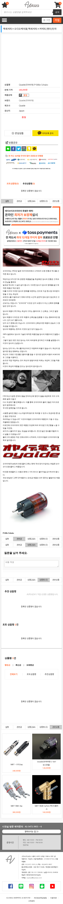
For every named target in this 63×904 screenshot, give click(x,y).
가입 (57, 20)
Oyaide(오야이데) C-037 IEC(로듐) (46, 763)
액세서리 (7, 28)
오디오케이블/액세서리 (25, 28)
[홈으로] (10, 859)
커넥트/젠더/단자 (48, 28)
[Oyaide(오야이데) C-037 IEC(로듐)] (46, 746)
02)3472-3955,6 (31, 864)
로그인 (47, 20)
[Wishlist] (5, 6)
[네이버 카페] (42, 886)
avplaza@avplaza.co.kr (34, 878)
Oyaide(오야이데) (26, 101)
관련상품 (55, 201)
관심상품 (19, 133)
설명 (7, 201)
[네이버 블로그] (21, 886)
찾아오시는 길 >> (31, 832)
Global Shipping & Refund (18, 898)
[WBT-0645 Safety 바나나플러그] (46, 789)
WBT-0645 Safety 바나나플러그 (46, 807)
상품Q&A (31, 201)
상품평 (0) (43, 201)
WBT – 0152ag (17, 764)
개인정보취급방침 (40, 898)
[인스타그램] (31, 886)
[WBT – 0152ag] (16, 748)
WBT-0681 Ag (16, 806)
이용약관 (53, 898)
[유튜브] (52, 886)
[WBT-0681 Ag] (16, 789)
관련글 (19, 201)
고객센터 (31, 901)
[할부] (31, 161)
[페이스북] (10, 886)
